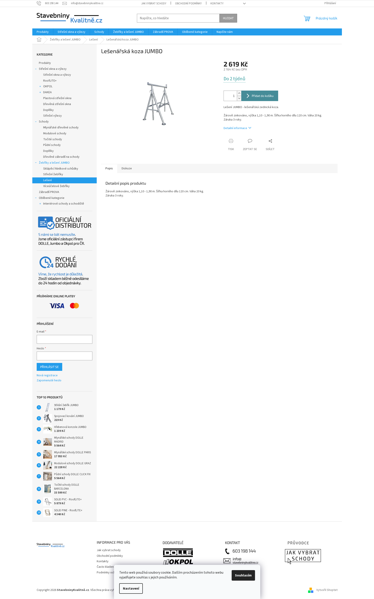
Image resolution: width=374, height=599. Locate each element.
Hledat (228, 18)
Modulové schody (54, 133)
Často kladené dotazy (111, 567)
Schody (44, 121)
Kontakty (217, 3)
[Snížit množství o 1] (239, 98)
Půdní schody (52, 145)
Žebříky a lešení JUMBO (54, 163)
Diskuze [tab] (127, 168)
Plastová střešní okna (57, 98)
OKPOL (47, 86)
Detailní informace (235, 128)
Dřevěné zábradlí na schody (61, 157)
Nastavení (131, 588)
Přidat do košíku (263, 96)
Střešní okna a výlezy (53, 69)
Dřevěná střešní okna (57, 104)
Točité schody (52, 139)
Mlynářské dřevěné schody (61, 127)
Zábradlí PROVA (49, 192)
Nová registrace (47, 375)
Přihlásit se (49, 367)
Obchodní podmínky (188, 3)
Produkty (45, 63)
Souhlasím (243, 575)
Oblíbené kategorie (51, 198)
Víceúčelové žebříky (56, 186)
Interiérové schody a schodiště (63, 203)
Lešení (47, 180)
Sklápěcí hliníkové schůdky (60, 168)
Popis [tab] (109, 168)
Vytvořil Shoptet (327, 590)
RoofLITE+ (50, 81)
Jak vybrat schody (153, 3)
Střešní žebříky (53, 174)
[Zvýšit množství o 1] (239, 93)
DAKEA (47, 92)
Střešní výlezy (52, 116)
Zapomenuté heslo (49, 380)
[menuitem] (42, 31)
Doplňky (48, 110)
